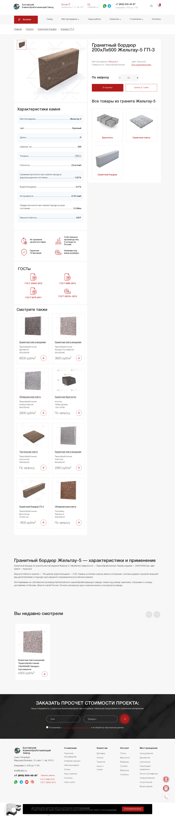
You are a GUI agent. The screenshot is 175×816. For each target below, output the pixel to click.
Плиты (123, 753)
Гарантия (101, 762)
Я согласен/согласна (133, 809)
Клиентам (114, 19)
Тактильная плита (28, 452)
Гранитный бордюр (107, 175)
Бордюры (124, 762)
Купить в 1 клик (141, 88)
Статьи (67, 769)
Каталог (27, 20)
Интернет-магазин (72, 761)
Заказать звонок (48, 775)
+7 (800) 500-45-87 (125, 4)
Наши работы (94, 19)
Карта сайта (69, 782)
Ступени (124, 766)
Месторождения (69, 19)
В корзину (107, 88)
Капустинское (146, 782)
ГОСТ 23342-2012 (48, 782)
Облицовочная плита (30, 397)
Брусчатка (107, 138)
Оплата (100, 757)
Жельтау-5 (113, 62)
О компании (135, 19)
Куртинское (145, 762)
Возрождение (146, 786)
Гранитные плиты (141, 138)
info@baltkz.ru (20, 771)
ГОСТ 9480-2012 (47, 779)
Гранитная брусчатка (65, 397)
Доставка (101, 753)
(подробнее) (85, 808)
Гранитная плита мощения (32, 342)
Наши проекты (70, 773)
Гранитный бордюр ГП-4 (31, 507)
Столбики (124, 774)
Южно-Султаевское (149, 773)
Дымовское (145, 757)
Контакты (156, 19)
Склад (50, 19)
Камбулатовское (147, 778)
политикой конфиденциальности (76, 728)
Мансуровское (146, 753)
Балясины (124, 770)
